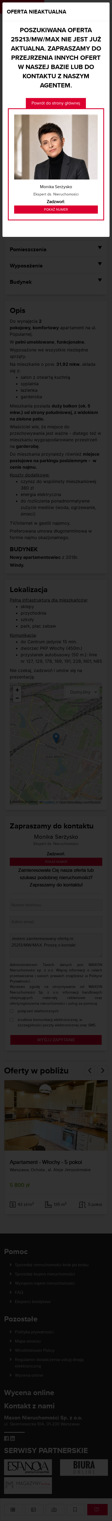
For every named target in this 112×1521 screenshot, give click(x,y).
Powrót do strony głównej (56, 103)
